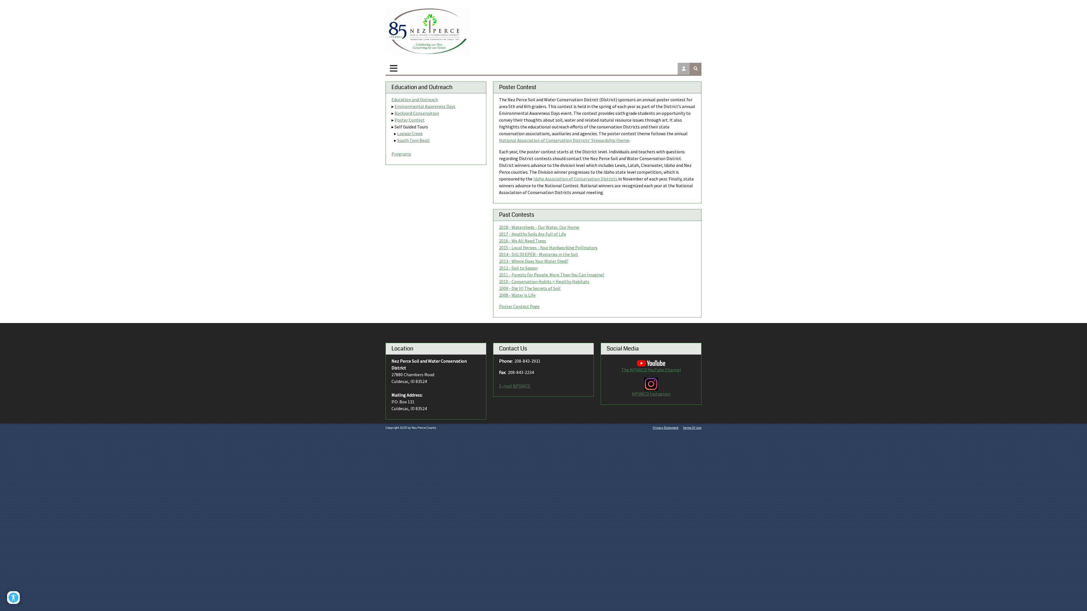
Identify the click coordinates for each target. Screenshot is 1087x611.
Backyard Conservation (417, 113)
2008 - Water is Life (517, 295)
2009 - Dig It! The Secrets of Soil (529, 288)
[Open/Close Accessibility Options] (13, 598)
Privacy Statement (666, 428)
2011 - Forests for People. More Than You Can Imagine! (551, 274)
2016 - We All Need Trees (522, 241)
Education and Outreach (414, 99)
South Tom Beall (413, 140)
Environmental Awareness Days (425, 106)
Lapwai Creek (410, 133)
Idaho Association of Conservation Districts (575, 179)
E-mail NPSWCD (514, 386)
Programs (401, 154)
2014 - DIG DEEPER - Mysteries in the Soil (538, 254)
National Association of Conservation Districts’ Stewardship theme (564, 140)
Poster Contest (410, 120)
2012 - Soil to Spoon (518, 268)
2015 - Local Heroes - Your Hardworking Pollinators (548, 247)
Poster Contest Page (519, 306)
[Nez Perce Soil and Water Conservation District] (428, 31)
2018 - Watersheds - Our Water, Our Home (539, 227)
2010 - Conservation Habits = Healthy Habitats (544, 281)
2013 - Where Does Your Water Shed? (533, 261)
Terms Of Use (692, 428)
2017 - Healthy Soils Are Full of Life (532, 234)
